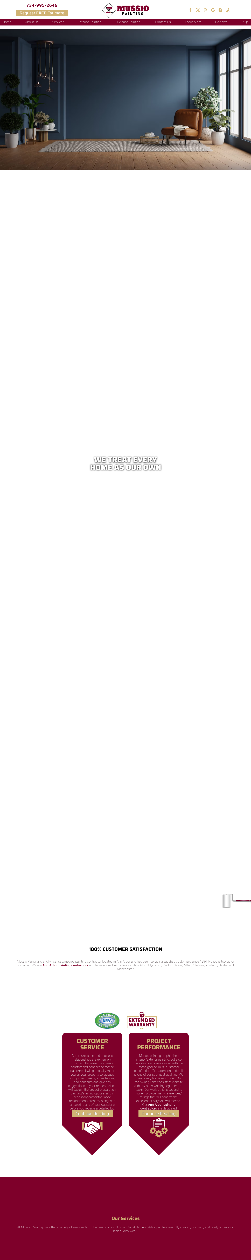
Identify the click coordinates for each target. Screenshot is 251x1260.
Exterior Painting (128, 21)
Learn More (193, 21)
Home (7, 21)
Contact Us (163, 21)
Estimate (42, 13)
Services (58, 21)
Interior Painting (90, 21)
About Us (31, 21)
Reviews (221, 21)
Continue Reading (92, 1113)
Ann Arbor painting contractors (65, 965)
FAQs (244, 21)
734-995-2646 (41, 5)
